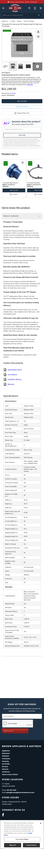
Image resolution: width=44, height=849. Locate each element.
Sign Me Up (8, 731)
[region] (22, 834)
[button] (3, 8)
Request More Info (23, 113)
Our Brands (6, 764)
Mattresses (6, 753)
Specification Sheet (15, 370)
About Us (5, 769)
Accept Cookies (31, 845)
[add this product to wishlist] (38, 36)
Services (5, 766)
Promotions (6, 759)
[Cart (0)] (40, 8)
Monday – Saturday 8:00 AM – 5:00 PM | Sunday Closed (23, 2)
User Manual (12, 375)
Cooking (12, 21)
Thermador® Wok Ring (33, 183)
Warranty (11, 384)
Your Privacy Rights (22, 839)
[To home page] (15, 8)
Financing (5, 761)
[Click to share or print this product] (38, 31)
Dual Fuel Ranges (29, 21)
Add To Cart (22, 101)
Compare (15, 194)
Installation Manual (14, 379)
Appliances (5, 21)
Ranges (19, 21)
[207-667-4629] (35, 8)
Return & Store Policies (10, 774)
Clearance (5, 756)
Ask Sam (22, 135)
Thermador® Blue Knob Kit (10, 183)
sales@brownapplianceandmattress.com (20, 792)
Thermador (13, 93)
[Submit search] (39, 15)
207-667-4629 (11, 790)
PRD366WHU (11, 95)
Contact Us (6, 772)
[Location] (29, 8)
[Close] (40, 823)
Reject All (13, 845)
